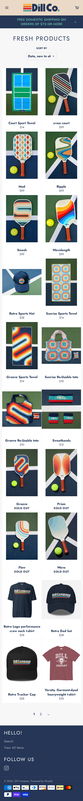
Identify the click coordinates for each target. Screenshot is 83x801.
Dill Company (21, 781)
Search (8, 741)
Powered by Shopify (42, 781)
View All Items (14, 747)
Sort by (41, 48)
